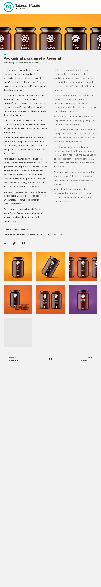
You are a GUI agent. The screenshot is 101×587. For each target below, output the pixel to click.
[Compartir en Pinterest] (24, 243)
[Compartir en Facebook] (5, 243)
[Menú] (95, 6)
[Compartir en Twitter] (14, 243)
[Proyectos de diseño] (22, 7)
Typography (40, 234)
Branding (30, 234)
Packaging (51, 234)
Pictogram (61, 234)
